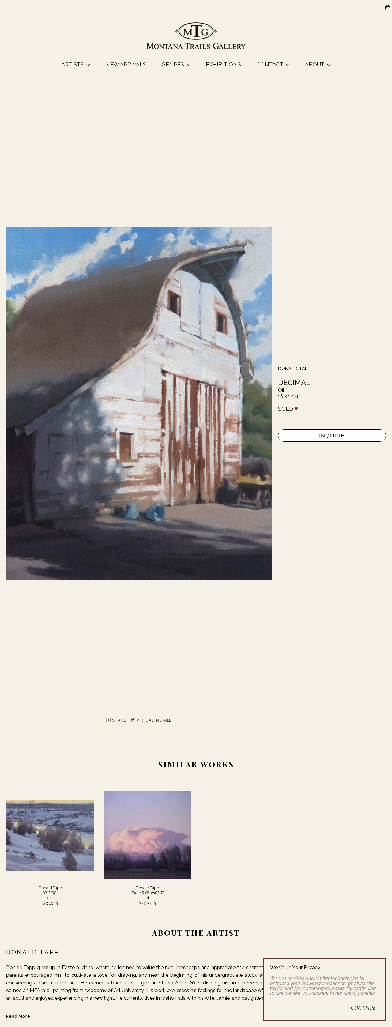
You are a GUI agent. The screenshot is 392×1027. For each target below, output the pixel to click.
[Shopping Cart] (387, 8)
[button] (75, 64)
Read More (18, 1016)
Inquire (332, 436)
